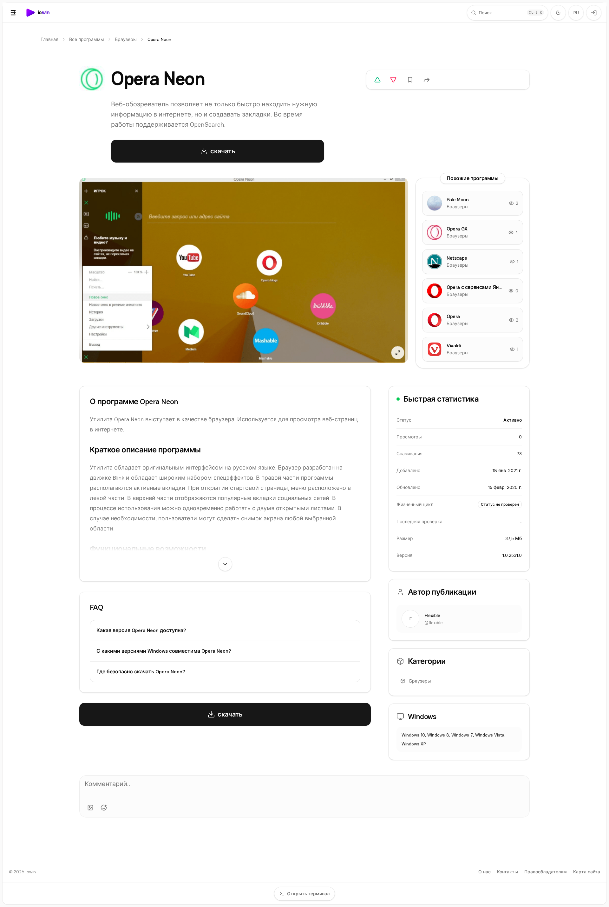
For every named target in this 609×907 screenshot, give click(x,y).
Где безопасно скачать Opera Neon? (140, 671)
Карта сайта (586, 872)
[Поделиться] (427, 80)
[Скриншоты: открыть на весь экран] (243, 270)
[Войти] (593, 12)
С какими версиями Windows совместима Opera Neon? (163, 651)
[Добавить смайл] (103, 807)
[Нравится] (377, 80)
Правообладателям (545, 872)
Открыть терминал (308, 894)
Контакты (507, 872)
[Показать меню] (13, 13)
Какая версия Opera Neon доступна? (141, 630)
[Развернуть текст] (225, 564)
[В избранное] (410, 80)
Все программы (86, 39)
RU (576, 13)
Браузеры (126, 39)
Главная (49, 39)
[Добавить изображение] (90, 807)
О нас (484, 872)
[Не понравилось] (393, 80)
